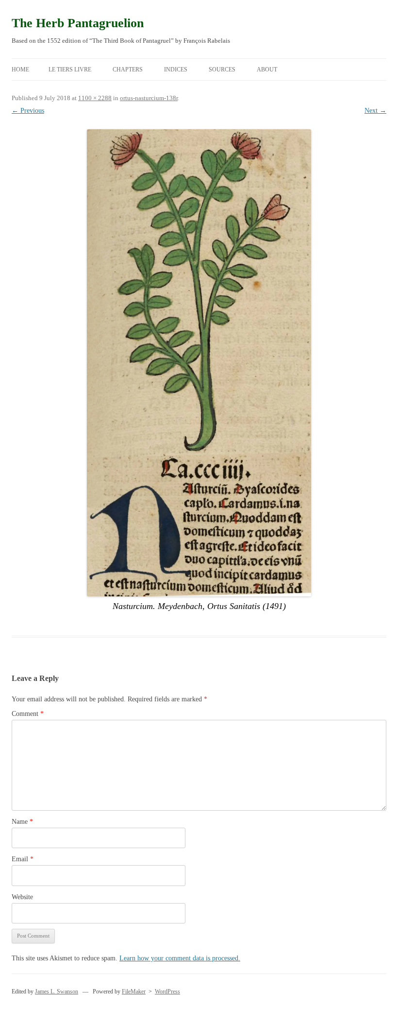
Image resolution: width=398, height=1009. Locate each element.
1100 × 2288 (95, 98)
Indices (175, 69)
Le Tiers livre (70, 69)
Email (22, 859)
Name (22, 821)
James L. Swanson (56, 991)
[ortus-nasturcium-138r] (199, 362)
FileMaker (134, 991)
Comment (28, 713)
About (267, 69)
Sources (222, 69)
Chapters (128, 69)
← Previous (28, 110)
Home (20, 69)
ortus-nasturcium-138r (149, 98)
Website (22, 897)
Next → (375, 110)
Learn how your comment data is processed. (179, 958)
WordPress (167, 991)
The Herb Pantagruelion (78, 23)
